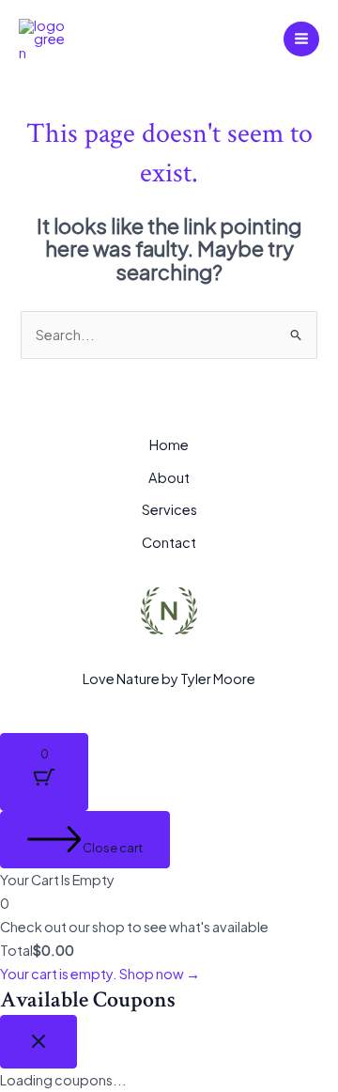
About (169, 477)
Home (169, 444)
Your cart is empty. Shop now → (100, 973)
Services (169, 509)
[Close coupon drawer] (38, 1042)
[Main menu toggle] (301, 39)
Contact (169, 542)
